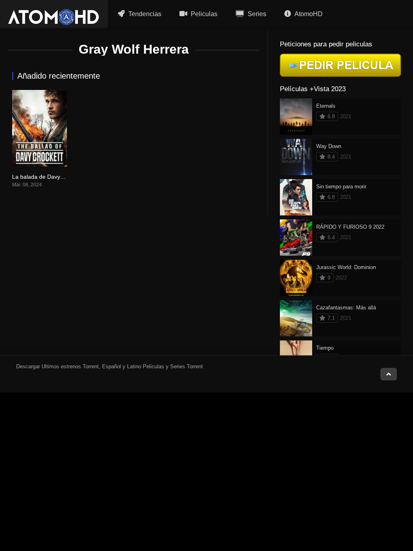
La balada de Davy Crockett (47, 176)
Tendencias (144, 13)
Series (256, 13)
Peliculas (203, 13)
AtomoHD (308, 13)
